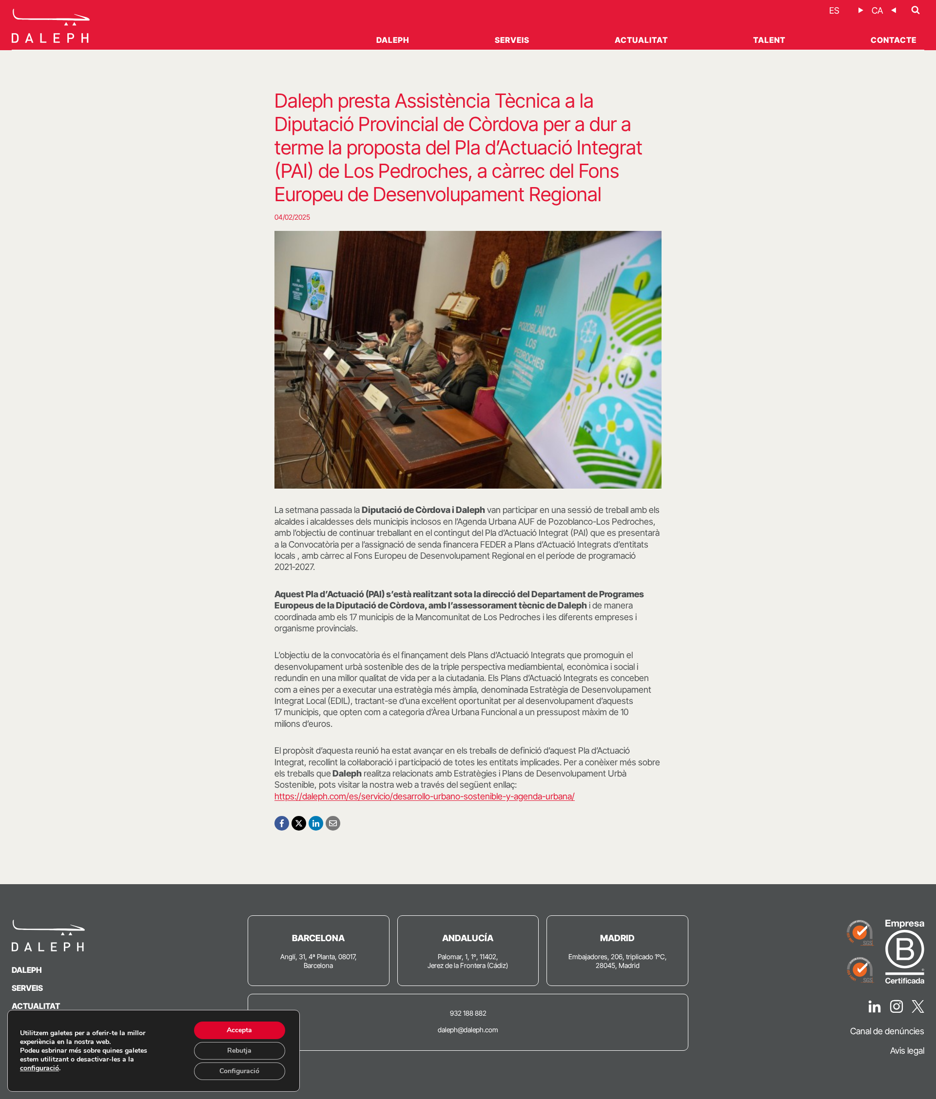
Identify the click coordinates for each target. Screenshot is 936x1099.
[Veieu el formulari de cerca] (915, 10)
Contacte (893, 40)
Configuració (239, 1071)
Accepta (239, 1030)
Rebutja (239, 1050)
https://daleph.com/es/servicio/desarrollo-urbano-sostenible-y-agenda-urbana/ (424, 796)
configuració (39, 1068)
